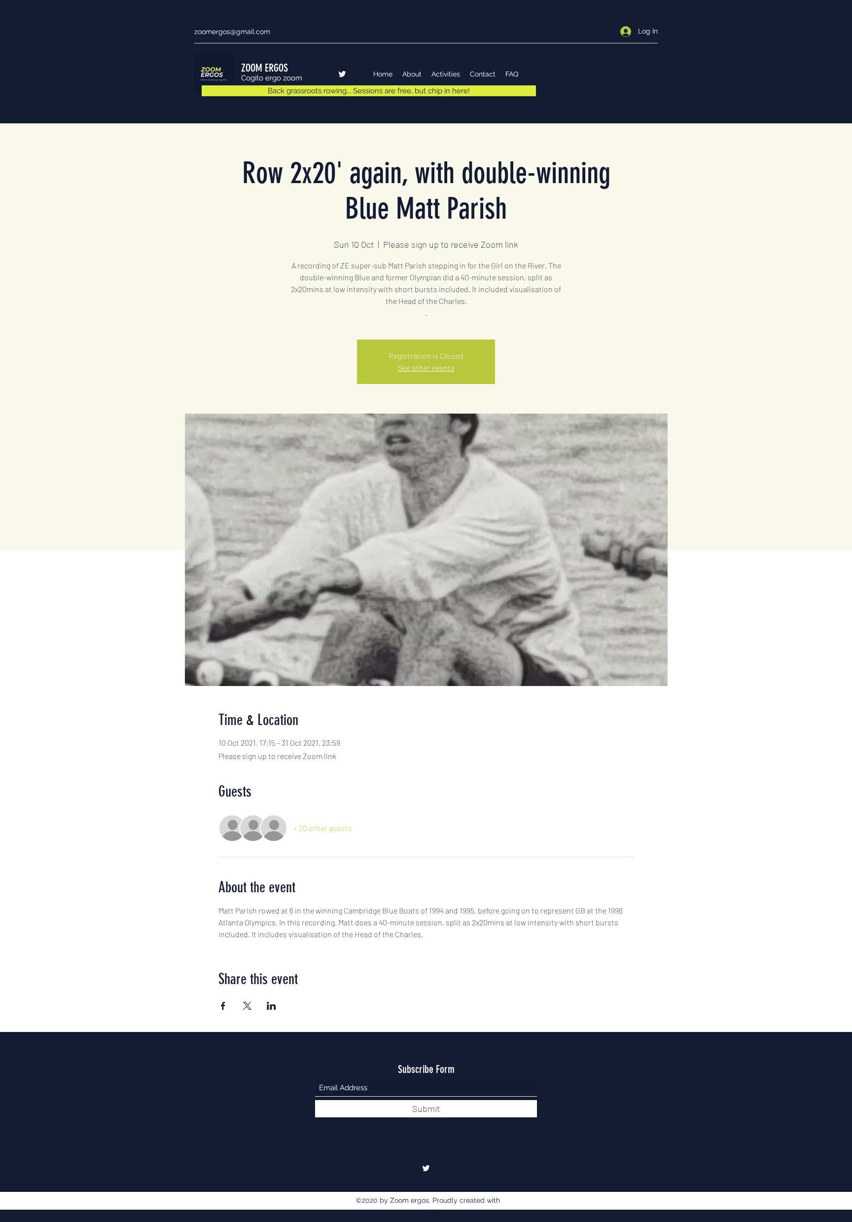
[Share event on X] (247, 1006)
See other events (426, 367)
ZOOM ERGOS (264, 68)
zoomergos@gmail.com (232, 32)
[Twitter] (342, 74)
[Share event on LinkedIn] (271, 1006)
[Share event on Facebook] (223, 1006)
